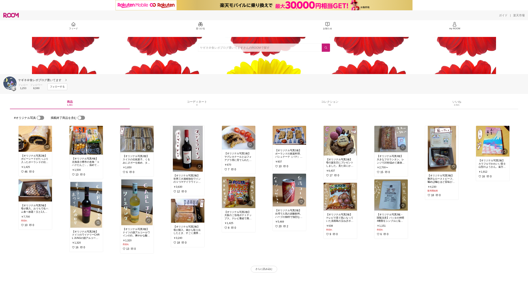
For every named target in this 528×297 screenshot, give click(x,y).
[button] (9, 83)
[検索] (326, 48)
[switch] (40, 118)
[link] (35, 139)
